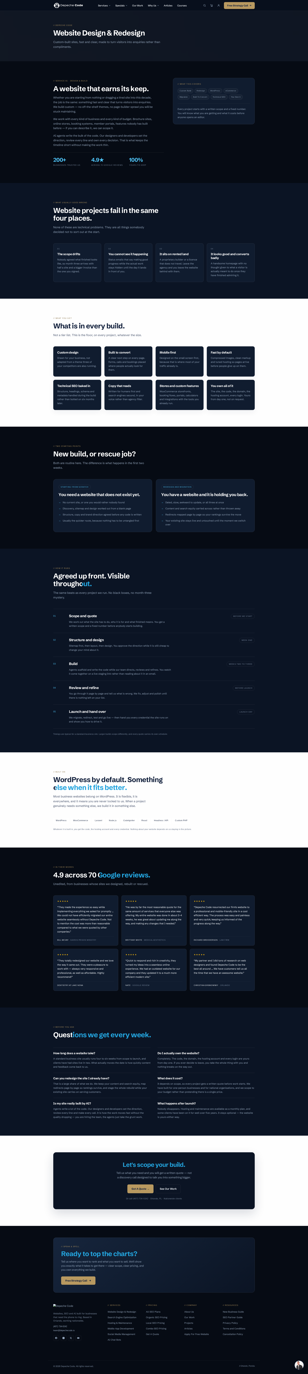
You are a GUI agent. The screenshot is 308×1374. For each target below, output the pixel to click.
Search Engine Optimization (122, 1317)
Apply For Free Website (197, 1334)
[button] (219, 5)
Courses (182, 5)
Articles (168, 5)
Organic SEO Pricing (157, 1317)
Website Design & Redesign (122, 1311)
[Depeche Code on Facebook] (56, 1338)
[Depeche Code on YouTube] (78, 1338)
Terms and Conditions (234, 1328)
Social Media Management (122, 1334)
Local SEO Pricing (155, 1323)
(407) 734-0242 (60, 1326)
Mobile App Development (121, 1328)
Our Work (137, 5)
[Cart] (212, 5)
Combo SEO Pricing (156, 1328)
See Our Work (168, 1188)
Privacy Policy (231, 1323)
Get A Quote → (140, 1188)
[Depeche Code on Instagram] (63, 1338)
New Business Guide (233, 1311)
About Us (189, 1311)
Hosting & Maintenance (120, 1323)
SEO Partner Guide (233, 1317)
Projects (189, 1323)
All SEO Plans (153, 1311)
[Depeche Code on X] (71, 1338)
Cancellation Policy (233, 1334)
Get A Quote (153, 1334)
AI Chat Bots (115, 1339)
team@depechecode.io (64, 1330)
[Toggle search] (204, 5)
